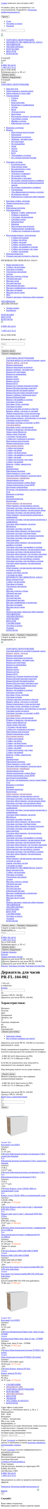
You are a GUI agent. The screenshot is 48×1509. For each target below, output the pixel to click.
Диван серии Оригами (16, 434)
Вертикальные (17, 171)
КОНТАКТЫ (12, 54)
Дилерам (10, 26)
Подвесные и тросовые (21, 178)
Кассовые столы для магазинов (19, 427)
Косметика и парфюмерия (22, 105)
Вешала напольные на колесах (19, 367)
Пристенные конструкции (22, 132)
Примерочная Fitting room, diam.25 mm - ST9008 (22, 1339)
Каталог (4, 966)
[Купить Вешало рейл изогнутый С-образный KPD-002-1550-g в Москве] (24, 1209)
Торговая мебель (13, 210)
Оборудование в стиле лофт (18, 93)
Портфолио (11, 310)
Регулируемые (17, 141)
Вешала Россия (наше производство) (22, 393)
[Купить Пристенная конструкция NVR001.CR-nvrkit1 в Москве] (24, 1352)
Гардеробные (17, 190)
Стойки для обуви (19, 240)
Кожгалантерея (17, 102)
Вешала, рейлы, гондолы (17, 363)
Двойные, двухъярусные (22, 139)
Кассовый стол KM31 (10, 1145)
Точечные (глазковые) (20, 173)
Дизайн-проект (12, 308)
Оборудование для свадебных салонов (23, 559)
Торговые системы (14, 162)
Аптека (14, 107)
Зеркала (9, 205)
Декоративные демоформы (23, 229)
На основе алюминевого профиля (26, 187)
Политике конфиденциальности (19, 11)
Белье (13, 109)
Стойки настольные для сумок (24, 249)
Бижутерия (16, 114)
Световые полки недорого (17, 420)
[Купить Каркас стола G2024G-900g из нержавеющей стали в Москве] (24, 1191)
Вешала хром (12, 376)
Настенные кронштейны (17, 487)
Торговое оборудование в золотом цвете (23, 476)
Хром (13, 146)
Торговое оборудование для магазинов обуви (26, 510)
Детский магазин (13, 283)
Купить (4, 1107)
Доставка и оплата (14, 23)
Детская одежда (18, 112)
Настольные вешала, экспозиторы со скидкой (26, 418)
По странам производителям (23, 158)
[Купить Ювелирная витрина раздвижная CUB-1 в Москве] (23, 1172)
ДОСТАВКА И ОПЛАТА (17, 1401)
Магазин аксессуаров (15, 292)
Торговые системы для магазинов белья (23, 552)
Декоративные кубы (15, 480)
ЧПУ (8, 295)
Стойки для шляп (18, 242)
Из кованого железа (19, 194)
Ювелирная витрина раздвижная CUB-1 (18, 1177)
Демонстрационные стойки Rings (20, 483)
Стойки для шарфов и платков (24, 247)
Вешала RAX (12, 383)
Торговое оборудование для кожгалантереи (25, 536)
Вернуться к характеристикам (14, 1097)
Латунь (14, 151)
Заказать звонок (8, 75)
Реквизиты (5, 1486)
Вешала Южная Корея (15, 397)
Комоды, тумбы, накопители (23, 212)
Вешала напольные (14, 365)
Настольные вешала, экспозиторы (26, 116)
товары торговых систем (17, 572)
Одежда (14, 98)
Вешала (9, 130)
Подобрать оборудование (27, 635)
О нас (8, 21)
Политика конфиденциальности (25, 1486)
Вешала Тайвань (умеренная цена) (21, 395)
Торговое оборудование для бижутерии (23, 531)
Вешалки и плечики (15, 128)
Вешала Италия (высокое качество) (21, 388)
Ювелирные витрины (15, 208)
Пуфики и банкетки (20, 215)
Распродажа (11, 501)
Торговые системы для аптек (18, 529)
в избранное (6, 985)
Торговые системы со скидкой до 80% (22, 423)
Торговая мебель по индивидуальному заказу (26, 360)
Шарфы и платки (18, 121)
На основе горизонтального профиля (27, 180)
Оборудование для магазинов (19, 503)
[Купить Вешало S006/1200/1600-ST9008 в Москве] (19, 1251)
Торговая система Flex (35, 966)
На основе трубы (18, 176)
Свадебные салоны (19, 119)
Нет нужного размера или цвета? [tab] (20, 1038)
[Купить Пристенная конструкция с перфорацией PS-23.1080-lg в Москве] (24, 1230)
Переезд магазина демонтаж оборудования (24, 297)
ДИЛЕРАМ (11, 1398)
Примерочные (17, 222)
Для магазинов (12, 96)
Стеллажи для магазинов (22, 217)
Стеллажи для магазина (16, 436)
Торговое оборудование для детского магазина (26, 554)
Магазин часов (12, 281)
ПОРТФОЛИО (12, 49)
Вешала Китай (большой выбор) (20, 390)
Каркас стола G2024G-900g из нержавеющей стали (23, 1195)
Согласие (11, 1440)
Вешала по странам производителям (22, 386)
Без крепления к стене (21, 169)
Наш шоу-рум (12, 89)
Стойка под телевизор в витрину (25, 231)
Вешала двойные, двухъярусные (20, 370)
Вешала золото (12, 379)
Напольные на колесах (21, 137)
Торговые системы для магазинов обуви (23, 512)
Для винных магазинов (16, 272)
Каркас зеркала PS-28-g (11, 1373)
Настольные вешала (15, 446)
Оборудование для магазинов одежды (22, 506)
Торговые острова (14, 406)
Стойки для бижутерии (21, 244)
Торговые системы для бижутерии (21, 533)
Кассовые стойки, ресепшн (18, 201)
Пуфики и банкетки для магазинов (21, 429)
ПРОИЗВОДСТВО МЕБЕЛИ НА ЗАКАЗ (24, 42)
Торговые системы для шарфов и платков (24, 547)
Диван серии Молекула (16, 432)
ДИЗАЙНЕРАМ (13, 44)
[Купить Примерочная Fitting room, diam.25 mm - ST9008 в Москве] (24, 1334)
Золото (14, 148)
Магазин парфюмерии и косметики (21, 288)
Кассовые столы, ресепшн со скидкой (22, 416)
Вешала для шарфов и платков (19, 399)
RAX (13, 153)
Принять (5, 17)
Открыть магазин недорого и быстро (22, 256)
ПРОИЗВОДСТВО (14, 1387)
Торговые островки (14, 269)
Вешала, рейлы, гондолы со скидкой (22, 411)
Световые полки (18, 219)
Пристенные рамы (19, 167)
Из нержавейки (18, 144)
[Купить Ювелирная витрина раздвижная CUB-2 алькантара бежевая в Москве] (24, 1156)
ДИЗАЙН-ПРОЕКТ (15, 47)
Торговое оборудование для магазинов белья (25, 549)
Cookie (4, 3)
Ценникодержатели (14, 254)
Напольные (16, 135)
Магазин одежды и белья (17, 276)
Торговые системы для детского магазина (24, 556)
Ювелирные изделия (20, 123)
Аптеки (9, 274)
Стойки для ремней (19, 251)
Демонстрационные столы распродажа (23, 413)
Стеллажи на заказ (14, 575)
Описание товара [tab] (13, 1036)
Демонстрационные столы (17, 203)
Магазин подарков (14, 290)
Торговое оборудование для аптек (21, 524)
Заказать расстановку (10, 1032)
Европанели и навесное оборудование (28, 197)
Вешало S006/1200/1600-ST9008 (15, 1255)
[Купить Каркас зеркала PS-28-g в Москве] (15, 1369)
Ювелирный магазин (15, 285)
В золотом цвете (18, 164)
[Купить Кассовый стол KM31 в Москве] (17, 1140)
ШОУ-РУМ (11, 51)
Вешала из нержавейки (16, 374)
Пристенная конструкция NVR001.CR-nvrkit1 (21, 1357)
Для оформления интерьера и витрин (27, 192)
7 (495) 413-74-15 (8, 67)
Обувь (14, 100)
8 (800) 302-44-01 (8, 65)
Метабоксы (11, 526)
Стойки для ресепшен (15, 267)
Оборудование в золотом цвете (19, 91)
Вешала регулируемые (16, 372)
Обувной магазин (14, 279)
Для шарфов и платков (21, 155)
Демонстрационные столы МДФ (20, 485)
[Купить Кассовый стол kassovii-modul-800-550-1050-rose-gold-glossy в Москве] (24, 1269)
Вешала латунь (12, 381)
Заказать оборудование (11, 77)
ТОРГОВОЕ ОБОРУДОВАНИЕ (20, 40)
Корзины (15, 224)
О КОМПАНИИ (13, 623)
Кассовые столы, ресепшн (17, 404)
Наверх (4, 1491)
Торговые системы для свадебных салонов (24, 561)
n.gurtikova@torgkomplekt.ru (13, 1462)
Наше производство (15, 265)
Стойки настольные (20, 238)
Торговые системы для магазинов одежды (24, 508)
